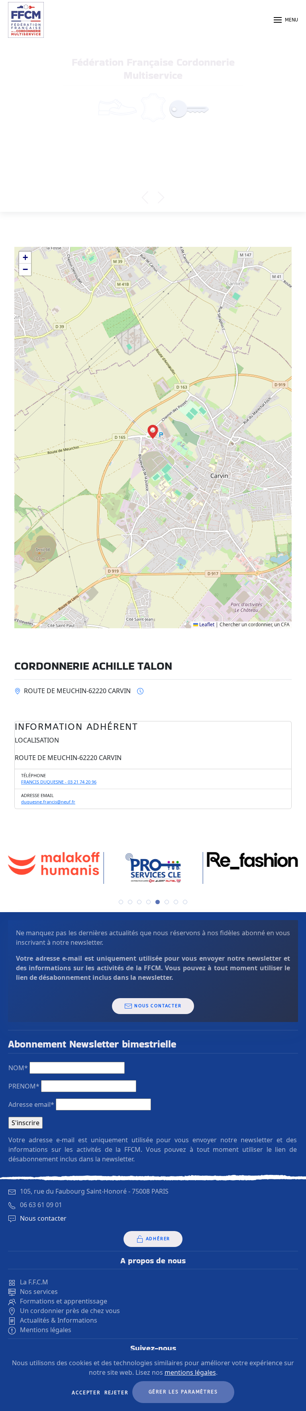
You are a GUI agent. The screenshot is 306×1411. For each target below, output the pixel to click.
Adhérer (158, 1238)
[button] (286, 20)
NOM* (18, 1067)
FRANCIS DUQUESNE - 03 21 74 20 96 (58, 782)
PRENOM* (23, 1086)
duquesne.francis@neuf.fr (48, 802)
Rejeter (116, 1392)
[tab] (121, 902)
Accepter (86, 1392)
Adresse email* (31, 1104)
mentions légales (190, 1372)
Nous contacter (157, 1005)
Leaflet (206, 624)
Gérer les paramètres (183, 1392)
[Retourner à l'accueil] (26, 20)
